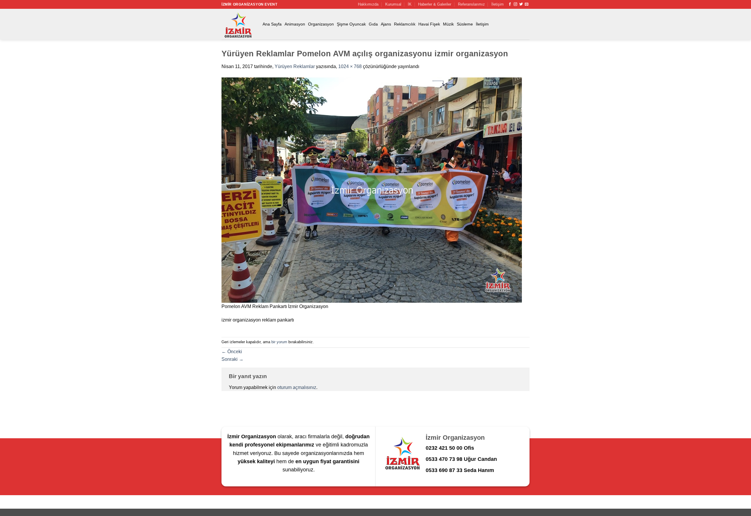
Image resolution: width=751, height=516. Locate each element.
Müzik (448, 24)
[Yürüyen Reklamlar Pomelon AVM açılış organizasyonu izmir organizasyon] (371, 189)
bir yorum (279, 342)
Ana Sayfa (272, 24)
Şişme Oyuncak (351, 24)
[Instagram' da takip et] (515, 4)
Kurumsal (393, 4)
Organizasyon (321, 24)
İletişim (497, 4)
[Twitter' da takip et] (521, 4)
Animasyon (295, 24)
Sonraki (232, 359)
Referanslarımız (471, 4)
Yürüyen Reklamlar (295, 66)
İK (410, 4)
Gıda (373, 24)
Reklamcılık (404, 24)
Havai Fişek (429, 24)
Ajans (386, 24)
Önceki (231, 351)
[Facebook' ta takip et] (510, 4)
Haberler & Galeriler (434, 4)
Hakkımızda (368, 4)
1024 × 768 (350, 66)
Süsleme (465, 24)
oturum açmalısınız (296, 387)
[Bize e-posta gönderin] (526, 4)
